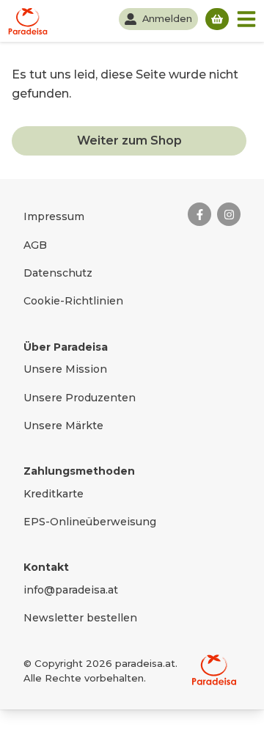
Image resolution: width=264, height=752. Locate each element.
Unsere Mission (65, 369)
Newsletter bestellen (80, 617)
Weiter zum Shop (129, 140)
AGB (35, 245)
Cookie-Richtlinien (73, 300)
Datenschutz (57, 273)
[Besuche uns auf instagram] (229, 214)
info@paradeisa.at (70, 589)
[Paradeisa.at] (27, 21)
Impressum (53, 216)
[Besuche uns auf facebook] (199, 214)
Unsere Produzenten (79, 397)
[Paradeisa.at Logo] (214, 670)
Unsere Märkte (63, 425)
